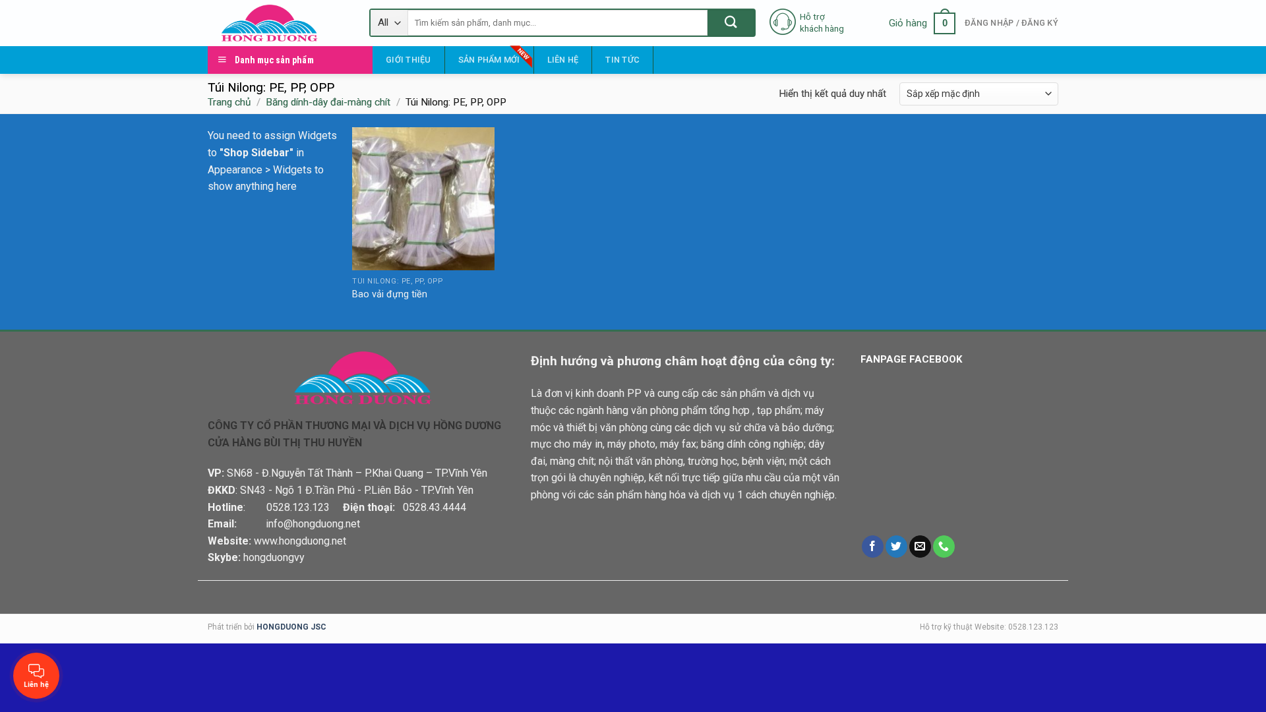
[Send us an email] (920, 546)
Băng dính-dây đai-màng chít (328, 102)
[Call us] (944, 546)
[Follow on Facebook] (873, 546)
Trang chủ (229, 102)
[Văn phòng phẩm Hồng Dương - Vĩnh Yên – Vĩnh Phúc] (278, 23)
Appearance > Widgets (260, 169)
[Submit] (731, 23)
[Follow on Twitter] (896, 546)
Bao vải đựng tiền (389, 294)
